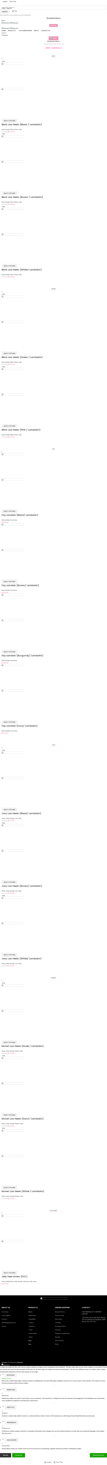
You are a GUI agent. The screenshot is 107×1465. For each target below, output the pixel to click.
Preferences (11, 1422)
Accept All (18, 1455)
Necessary (11, 1375)
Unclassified (12, 1440)
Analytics (10, 1407)
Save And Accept (98, 1455)
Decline (5, 1455)
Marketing (11, 1390)
